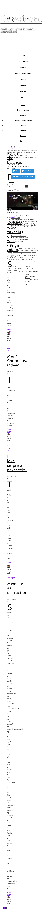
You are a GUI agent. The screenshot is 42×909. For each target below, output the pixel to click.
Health (18, 255)
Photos (23, 86)
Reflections (11, 261)
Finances (26, 250)
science (18, 261)
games (15, 252)
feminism (20, 250)
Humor (23, 255)
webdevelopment (26, 268)
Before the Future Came (24, 176)
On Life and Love (22, 257)
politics (31, 257)
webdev (17, 268)
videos (29, 266)
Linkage (28, 255)
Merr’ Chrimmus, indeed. (17, 361)
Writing (14, 270)
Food (31, 250)
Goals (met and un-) (18, 253)
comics (27, 248)
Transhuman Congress (23, 73)
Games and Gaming (24, 252)
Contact (23, 98)
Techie (10, 263)
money (10, 257)
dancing (32, 248)
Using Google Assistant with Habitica (24, 221)
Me (17, 171)
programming (20, 259)
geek (9, 253)
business (21, 248)
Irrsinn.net (28, 171)
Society (32, 261)
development (12, 250)
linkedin (34, 255)
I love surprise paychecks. (17, 463)
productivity (12, 259)
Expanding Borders (21, 239)
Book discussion (13, 248)
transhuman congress (20, 264)
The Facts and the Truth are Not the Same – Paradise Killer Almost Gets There (23, 227)
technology (23, 263)
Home (23, 55)
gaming (33, 252)
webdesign (11, 268)
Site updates (25, 261)
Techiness (16, 263)
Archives (23, 79)
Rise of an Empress (22, 238)
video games (23, 266)
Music (14, 257)
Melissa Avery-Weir (9, 210)
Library (23, 92)
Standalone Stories (17, 241)
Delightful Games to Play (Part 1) (22, 223)
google (28, 253)
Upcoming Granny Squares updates (23, 220)
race (26, 259)
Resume (23, 67)
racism (31, 259)
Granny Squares (23, 61)
